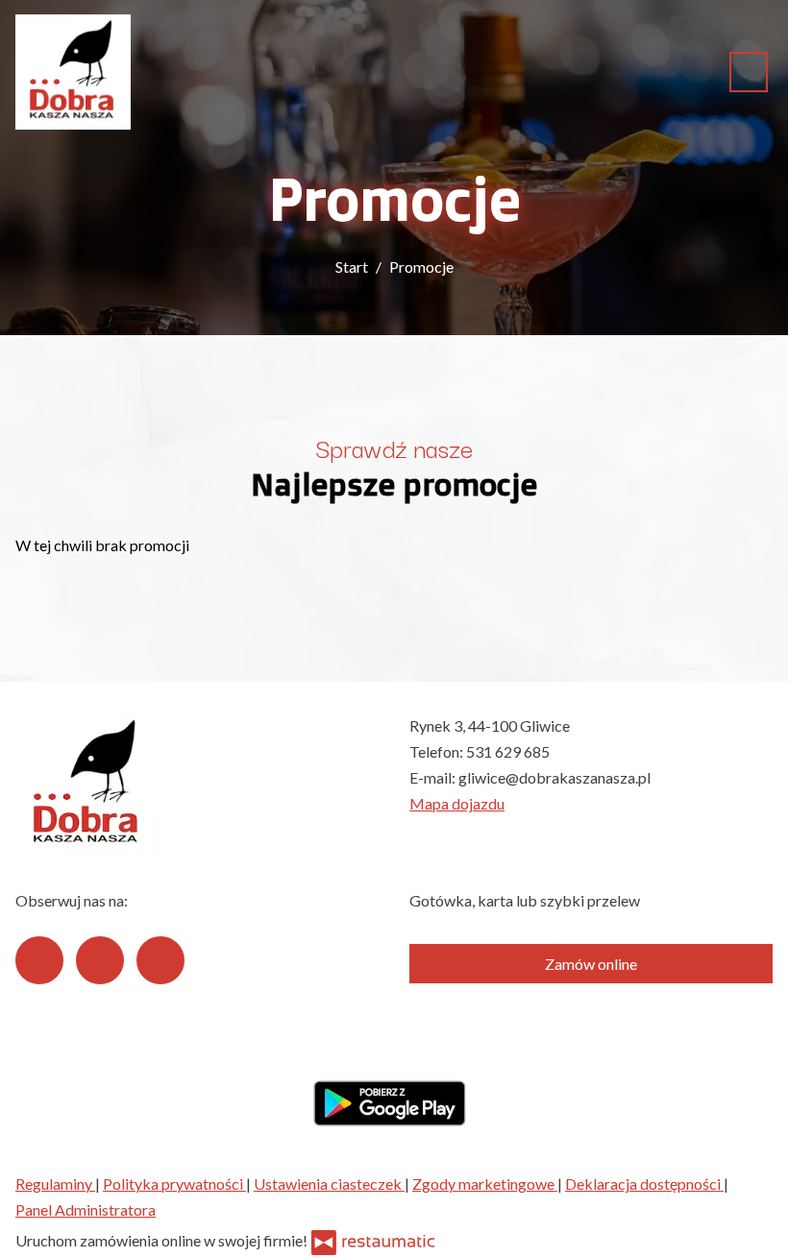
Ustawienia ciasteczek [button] (329, 1183)
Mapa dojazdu (457, 803)
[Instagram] (160, 960)
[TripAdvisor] (100, 960)
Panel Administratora (85, 1209)
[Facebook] (39, 960)
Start (351, 266)
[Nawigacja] (748, 71)
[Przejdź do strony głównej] (73, 72)
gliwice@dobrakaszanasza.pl (554, 777)
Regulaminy (55, 1183)
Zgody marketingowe (484, 1183)
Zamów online (591, 964)
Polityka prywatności (174, 1183)
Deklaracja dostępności (644, 1183)
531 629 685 (508, 751)
